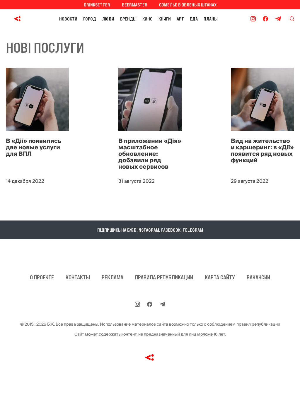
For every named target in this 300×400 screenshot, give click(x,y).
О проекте (42, 277)
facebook (170, 230)
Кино (147, 18)
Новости (68, 18)
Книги (164, 18)
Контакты (78, 277)
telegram (193, 230)
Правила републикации (164, 277)
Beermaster (134, 4)
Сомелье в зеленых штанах (188, 4)
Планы (211, 18)
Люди (108, 18)
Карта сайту (220, 277)
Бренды (128, 18)
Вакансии (258, 277)
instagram (148, 230)
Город (89, 18)
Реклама (112, 277)
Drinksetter (97, 4)
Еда (194, 18)
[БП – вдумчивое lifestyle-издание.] (19, 19)
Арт (180, 18)
